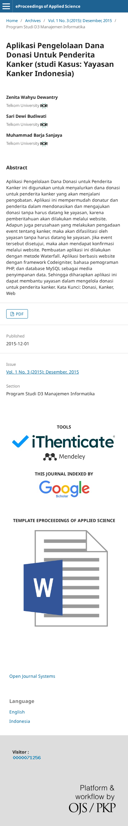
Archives (33, 20)
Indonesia (19, 721)
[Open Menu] (6, 6)
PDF (19, 314)
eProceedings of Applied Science (48, 6)
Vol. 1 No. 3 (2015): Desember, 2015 (80, 20)
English (17, 712)
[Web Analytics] (27, 759)
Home (12, 20)
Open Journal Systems (32, 676)
